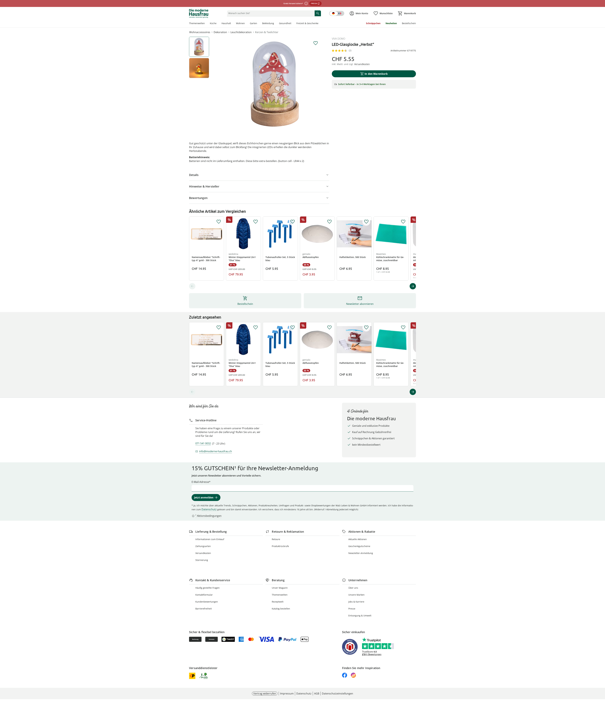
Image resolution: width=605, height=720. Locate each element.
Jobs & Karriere (356, 601)
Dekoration (220, 32)
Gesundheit (285, 23)
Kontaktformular (204, 594)
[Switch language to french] (336, 13)
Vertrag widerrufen (264, 693)
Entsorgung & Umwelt (359, 615)
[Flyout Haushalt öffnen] (232, 23)
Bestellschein (409, 23)
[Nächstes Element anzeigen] (413, 286)
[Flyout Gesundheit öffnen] (292, 23)
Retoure (276, 539)
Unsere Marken (356, 594)
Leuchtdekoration (241, 32)
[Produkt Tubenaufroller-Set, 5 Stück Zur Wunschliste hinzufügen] (293, 222)
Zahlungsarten (203, 546)
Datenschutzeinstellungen (337, 693)
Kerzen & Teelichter (266, 32)
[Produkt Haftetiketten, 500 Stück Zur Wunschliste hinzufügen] (366, 222)
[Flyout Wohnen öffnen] (246, 23)
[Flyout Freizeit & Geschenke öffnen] (319, 23)
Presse (351, 608)
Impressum (287, 693)
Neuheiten (391, 23)
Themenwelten (197, 23)
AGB (316, 693)
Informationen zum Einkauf (209, 539)
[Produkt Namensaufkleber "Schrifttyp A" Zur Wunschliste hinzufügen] (219, 222)
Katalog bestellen (281, 608)
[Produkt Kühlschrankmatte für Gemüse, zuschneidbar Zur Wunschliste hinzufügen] (403, 222)
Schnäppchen (373, 23)
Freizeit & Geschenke (307, 23)
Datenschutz (209, 509)
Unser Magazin (280, 587)
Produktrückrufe (280, 546)
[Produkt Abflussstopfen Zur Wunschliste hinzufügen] (329, 222)
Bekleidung (268, 23)
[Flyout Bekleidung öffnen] (275, 23)
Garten (253, 23)
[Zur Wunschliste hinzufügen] (316, 43)
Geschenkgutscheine (359, 546)
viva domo (338, 38)
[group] (275, 84)
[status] (270, 13)
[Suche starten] (318, 13)
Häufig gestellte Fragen (207, 587)
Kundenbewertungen (206, 601)
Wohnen (240, 23)
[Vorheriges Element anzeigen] (192, 286)
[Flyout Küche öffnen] (217, 23)
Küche (213, 23)
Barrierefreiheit (203, 608)
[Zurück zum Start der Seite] (601, 697)
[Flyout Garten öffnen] (258, 23)
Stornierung (201, 560)
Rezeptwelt (277, 601)
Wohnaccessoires (199, 32)
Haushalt (226, 23)
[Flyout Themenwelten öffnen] (206, 23)
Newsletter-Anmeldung (360, 553)
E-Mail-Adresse (200, 482)
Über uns (353, 587)
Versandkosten (203, 553)
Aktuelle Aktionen (357, 539)
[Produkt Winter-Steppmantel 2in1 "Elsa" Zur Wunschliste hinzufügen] (255, 222)
